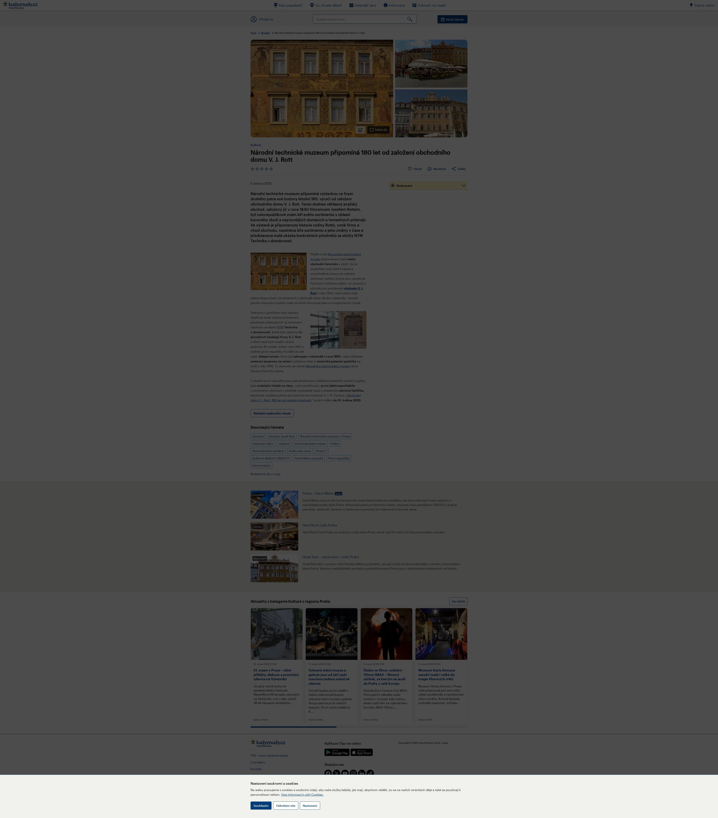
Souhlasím (261, 805)
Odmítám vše (285, 805)
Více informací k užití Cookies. (302, 794)
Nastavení (310, 805)
